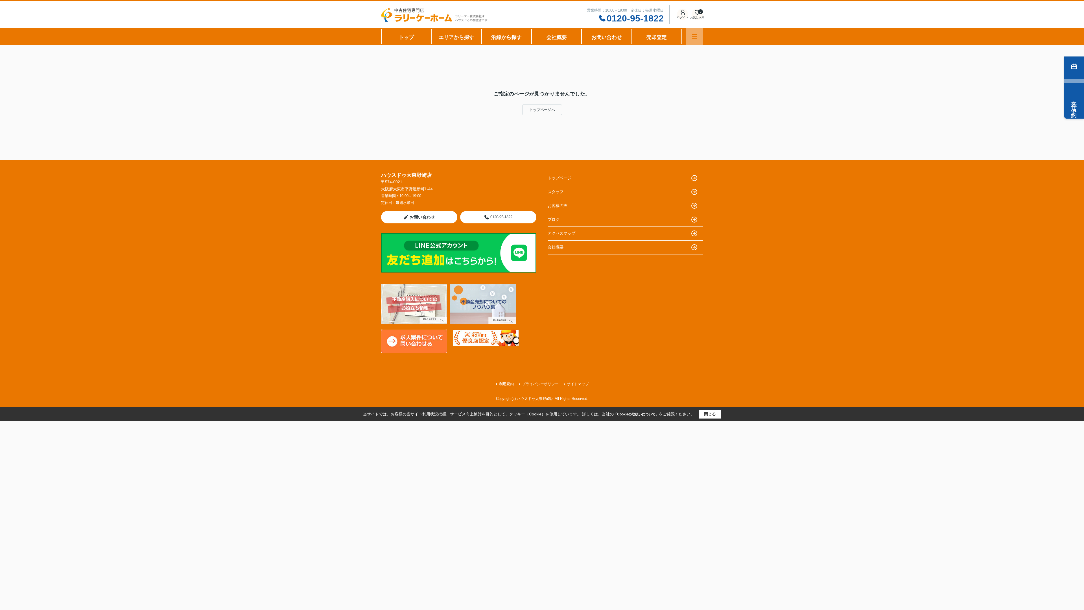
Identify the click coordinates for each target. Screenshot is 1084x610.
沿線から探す (506, 37)
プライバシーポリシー (540, 384)
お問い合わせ (606, 37)
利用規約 (506, 384)
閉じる (710, 414)
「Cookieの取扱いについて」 (636, 414)
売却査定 (656, 37)
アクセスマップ (561, 233)
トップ (406, 37)
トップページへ (542, 110)
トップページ (559, 178)
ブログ (554, 219)
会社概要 (557, 37)
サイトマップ (578, 384)
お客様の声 (557, 205)
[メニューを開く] (694, 36)
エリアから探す (456, 37)
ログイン (682, 17)
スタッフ (555, 191)
